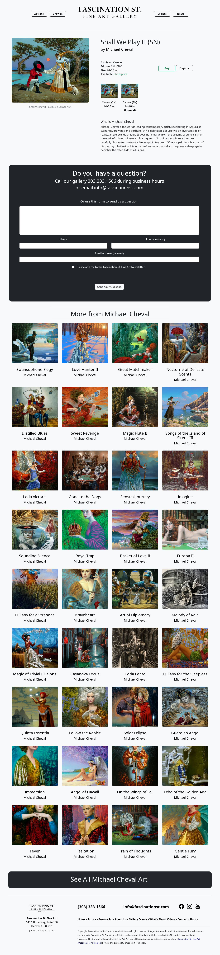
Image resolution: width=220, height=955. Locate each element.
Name (63, 239)
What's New (157, 919)
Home (81, 919)
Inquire (184, 68)
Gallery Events (138, 919)
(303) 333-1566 (91, 906)
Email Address (109, 253)
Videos (171, 919)
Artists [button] (39, 13)
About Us (121, 919)
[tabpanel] (153, 120)
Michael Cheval (119, 49)
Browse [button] (58, 13)
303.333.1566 (102, 181)
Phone (155, 239)
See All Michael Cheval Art (110, 879)
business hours (148, 181)
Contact (183, 919)
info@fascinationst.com (118, 187)
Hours (194, 919)
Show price (120, 74)
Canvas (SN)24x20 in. (130, 106)
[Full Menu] (110, 12)
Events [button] (162, 13)
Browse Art (105, 919)
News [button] (181, 13)
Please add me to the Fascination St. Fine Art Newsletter (111, 267)
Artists (92, 919)
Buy (166, 68)
